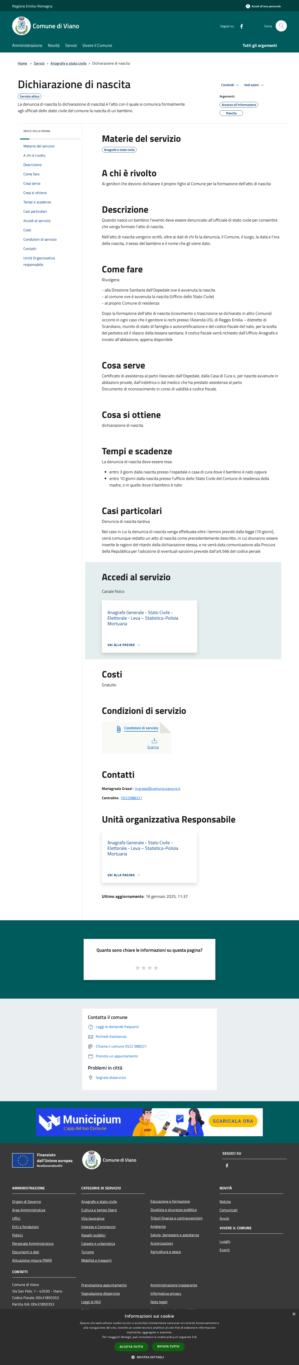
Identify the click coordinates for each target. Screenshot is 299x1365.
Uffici (16, 1218)
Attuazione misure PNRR (32, 1260)
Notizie (225, 1201)
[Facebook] (239, 26)
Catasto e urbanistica (98, 1243)
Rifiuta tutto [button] (168, 1346)
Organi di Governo (26, 1201)
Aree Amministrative (28, 1210)
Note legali (158, 1302)
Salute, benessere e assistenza (174, 1235)
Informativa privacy (165, 1293)
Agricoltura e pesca (165, 1251)
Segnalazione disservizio (100, 1293)
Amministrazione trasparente (173, 1285)
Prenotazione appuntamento (104, 1285)
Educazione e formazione (170, 1201)
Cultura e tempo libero (99, 1210)
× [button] (293, 1314)
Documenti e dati (25, 1252)
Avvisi (224, 1218)
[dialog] (149, 1337)
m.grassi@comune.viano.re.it (157, 788)
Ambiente (158, 1226)
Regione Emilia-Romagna (32, 6)
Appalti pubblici (93, 1235)
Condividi (228, 84)
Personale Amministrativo (32, 1243)
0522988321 (131, 798)
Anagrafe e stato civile (68, 63)
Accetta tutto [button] (131, 1347)
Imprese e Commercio (98, 1227)
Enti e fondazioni (25, 1227)
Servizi (39, 63)
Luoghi (225, 1241)
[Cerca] (281, 25)
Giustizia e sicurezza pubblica (173, 1209)
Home (22, 63)
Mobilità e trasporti (96, 1260)
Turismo (87, 1252)
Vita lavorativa (92, 1218)
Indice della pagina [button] (36, 131)
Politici (17, 1235)
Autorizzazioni (161, 1243)
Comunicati (229, 1210)
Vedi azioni (252, 84)
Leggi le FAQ (91, 1302)
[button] (149, 1357)
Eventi (225, 1250)
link (194, 1337)
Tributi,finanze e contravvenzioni (176, 1218)
